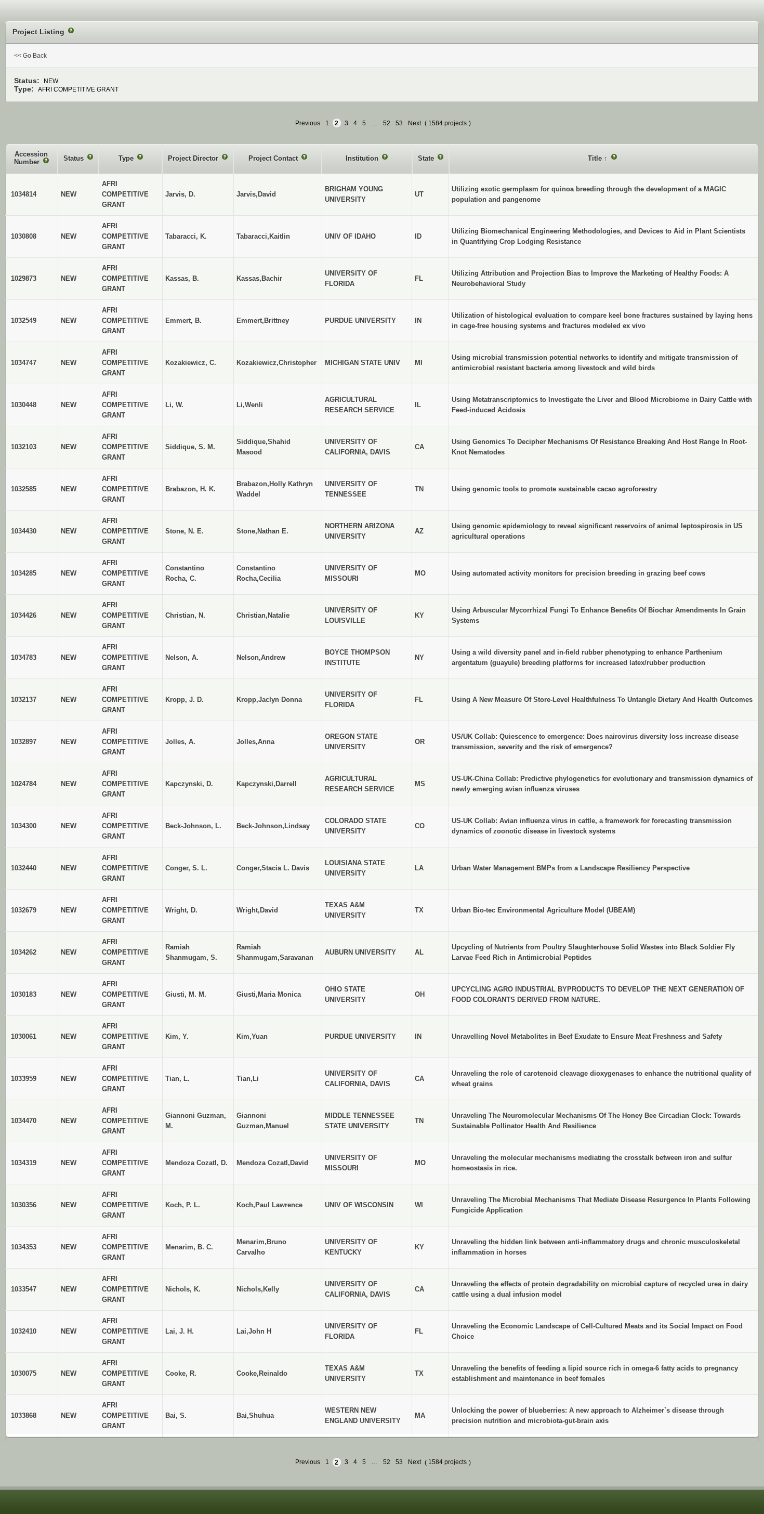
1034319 (23, 1163)
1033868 (23, 1415)
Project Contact (274, 158)
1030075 (23, 1373)
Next (414, 123)
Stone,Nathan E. (262, 531)
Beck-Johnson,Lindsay (273, 826)
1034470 (23, 1121)
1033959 (23, 1078)
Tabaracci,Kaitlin (263, 236)
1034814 (23, 194)
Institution (363, 158)
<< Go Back (30, 55)
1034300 (23, 826)
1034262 (23, 952)
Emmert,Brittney (262, 320)
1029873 (23, 278)
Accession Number (31, 158)
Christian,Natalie (262, 615)
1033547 (23, 1289)
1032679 (23, 910)
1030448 (23, 405)
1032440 (23, 868)
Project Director (194, 158)
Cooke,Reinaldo (261, 1373)
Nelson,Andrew (260, 657)
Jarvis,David (256, 194)
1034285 (23, 573)
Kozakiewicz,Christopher (276, 363)
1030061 (23, 1036)
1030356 (23, 1205)
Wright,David (257, 910)
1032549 (23, 320)
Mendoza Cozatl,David (272, 1163)
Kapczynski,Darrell (266, 784)
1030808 (23, 236)
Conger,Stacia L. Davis (272, 868)
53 (399, 123)
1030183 (23, 994)
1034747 (23, 363)
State (427, 158)
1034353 (23, 1247)
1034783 (23, 657)
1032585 (23, 489)
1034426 (23, 615)
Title (596, 158)
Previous (307, 123)
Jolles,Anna (255, 742)
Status (74, 158)
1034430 (23, 531)
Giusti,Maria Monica (268, 994)
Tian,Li (247, 1078)
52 (386, 123)
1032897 (23, 742)
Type (127, 158)
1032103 (23, 447)
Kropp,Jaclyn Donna (269, 699)
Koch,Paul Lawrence (269, 1205)
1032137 (23, 699)
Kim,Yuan (252, 1036)
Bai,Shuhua (255, 1415)
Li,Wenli (249, 405)
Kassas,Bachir (259, 278)
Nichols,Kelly (257, 1289)
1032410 (23, 1331)
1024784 (23, 784)
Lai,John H (253, 1331)
